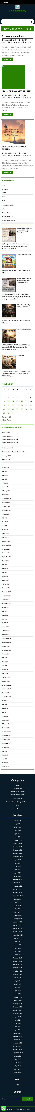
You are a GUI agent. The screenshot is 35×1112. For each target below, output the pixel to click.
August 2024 (5, 560)
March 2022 (5, 673)
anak (3, 432)
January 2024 (6, 588)
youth (3, 459)
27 (22, 409)
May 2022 (4, 665)
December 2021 (6, 685)
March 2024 (5, 580)
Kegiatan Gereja (6, 448)
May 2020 (4, 759)
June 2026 (5, 475)
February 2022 (6, 677)
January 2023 (6, 634)
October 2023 (6, 599)
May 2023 (4, 619)
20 (22, 405)
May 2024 (4, 572)
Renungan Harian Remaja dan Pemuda (13, 452)
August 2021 (5, 700)
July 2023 (4, 611)
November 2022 (6, 642)
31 (9, 413)
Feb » (9, 420)
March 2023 (5, 627)
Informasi (4, 209)
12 (17, 401)
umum (4, 455)
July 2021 (4, 704)
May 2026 (4, 479)
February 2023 (6, 630)
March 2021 (5, 720)
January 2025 (6, 541)
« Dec (4, 420)
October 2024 (6, 553)
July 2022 (4, 658)
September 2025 (6, 510)
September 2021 (6, 696)
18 (13, 405)
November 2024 (6, 549)
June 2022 (5, 662)
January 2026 (6, 494)
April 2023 (5, 623)
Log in (17, 1084)
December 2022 (6, 638)
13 (22, 401)
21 (26, 405)
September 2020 (6, 743)
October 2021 (6, 693)
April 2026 (5, 483)
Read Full (8, 59)
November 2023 (6, 595)
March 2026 (5, 487)
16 (4, 405)
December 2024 (6, 545)
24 (9, 409)
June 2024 (5, 568)
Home (3, 185)
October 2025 (6, 506)
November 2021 (6, 689)
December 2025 (6, 498)
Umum (4, 192)
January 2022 (6, 681)
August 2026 (5, 467)
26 (17, 409)
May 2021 (4, 712)
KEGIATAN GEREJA (7, 216)
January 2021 (6, 728)
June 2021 (5, 708)
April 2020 (5, 763)
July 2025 (4, 518)
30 (4, 413)
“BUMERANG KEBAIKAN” (16, 91)
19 (17, 405)
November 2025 (6, 502)
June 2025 (5, 522)
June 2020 (5, 755)
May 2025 (4, 526)
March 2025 (5, 533)
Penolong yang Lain (13, 36)
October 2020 (6, 739)
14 (26, 401)
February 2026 (6, 491)
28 (26, 409)
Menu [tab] (6, 2)
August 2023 (5, 607)
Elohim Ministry (17, 10)
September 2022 (6, 650)
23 (4, 409)
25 (13, 409)
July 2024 (4, 564)
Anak (3, 200)
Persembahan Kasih (8, 205)
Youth (3, 196)
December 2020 (6, 731)
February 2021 (6, 724)
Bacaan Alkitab (6, 436)
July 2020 (4, 751)
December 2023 (6, 592)
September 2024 (6, 557)
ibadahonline (6, 213)
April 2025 (5, 529)
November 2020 (6, 735)
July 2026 (4, 471)
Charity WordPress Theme (12, 1109)
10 (9, 401)
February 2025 (6, 537)
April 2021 (5, 716)
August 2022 (5, 654)
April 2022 (5, 669)
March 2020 (5, 766)
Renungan (5, 189)
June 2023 (5, 615)
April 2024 (5, 576)
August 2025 (5, 514)
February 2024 (6, 584)
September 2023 (6, 603)
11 (13, 401)
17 (9, 405)
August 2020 (5, 747)
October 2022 (6, 646)
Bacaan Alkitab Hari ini (8, 220)
